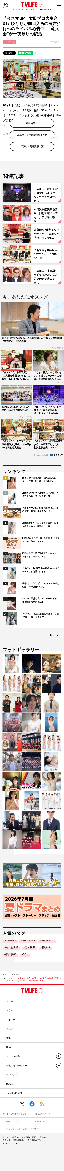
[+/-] (58, 1056)
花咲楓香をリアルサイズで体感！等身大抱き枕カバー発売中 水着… (40, 524)
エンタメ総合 (13, 1056)
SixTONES (29, 940)
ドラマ (9, 1010)
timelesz (11, 940)
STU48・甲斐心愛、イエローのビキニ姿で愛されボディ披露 (40, 600)
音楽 (8, 1038)
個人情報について (42, 1114)
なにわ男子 (12, 947)
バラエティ (16, 975)
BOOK (9, 1083)
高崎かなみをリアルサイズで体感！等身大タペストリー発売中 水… (40, 494)
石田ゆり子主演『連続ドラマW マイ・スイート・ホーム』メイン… (40, 555)
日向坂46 (11, 954)
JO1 (25, 954)
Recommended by (42, 455)
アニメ (9, 1028)
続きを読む (32, 123)
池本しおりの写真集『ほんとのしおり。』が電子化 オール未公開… (39, 479)
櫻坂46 (46, 947)
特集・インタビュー (16, 1065)
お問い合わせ (41, 1121)
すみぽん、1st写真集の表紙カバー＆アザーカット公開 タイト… (41, 570)
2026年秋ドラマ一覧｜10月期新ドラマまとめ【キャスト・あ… (41, 540)
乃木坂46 (30, 947)
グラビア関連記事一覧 (32, 146)
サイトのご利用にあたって (14, 1114)
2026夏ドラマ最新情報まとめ (32, 135)
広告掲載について (10, 1121)
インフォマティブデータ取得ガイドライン (21, 1129)
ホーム (5, 975)
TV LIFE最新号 (14, 1093)
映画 (8, 1047)
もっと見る (55, 635)
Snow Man (48, 940)
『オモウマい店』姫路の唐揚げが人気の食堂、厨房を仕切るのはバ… (40, 509)
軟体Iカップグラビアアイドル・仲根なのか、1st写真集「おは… (40, 585)
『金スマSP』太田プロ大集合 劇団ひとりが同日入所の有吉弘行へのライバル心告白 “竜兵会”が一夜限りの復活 (34, 979)
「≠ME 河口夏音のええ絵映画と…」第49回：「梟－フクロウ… (40, 615)
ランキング (12, 1074)
